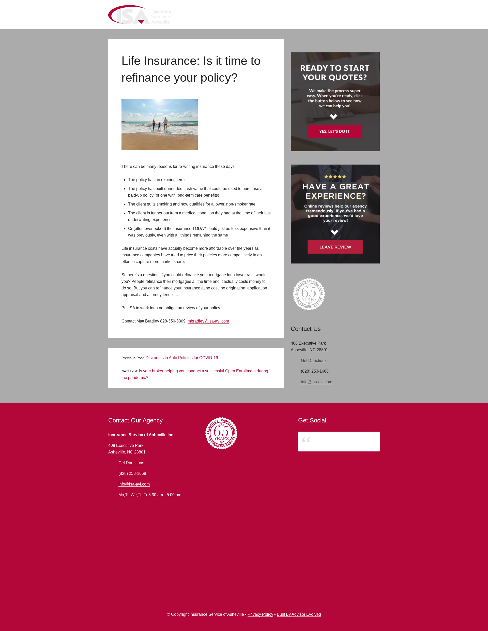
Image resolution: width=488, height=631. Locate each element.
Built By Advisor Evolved (299, 614)
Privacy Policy (260, 614)
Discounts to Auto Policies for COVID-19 (182, 358)
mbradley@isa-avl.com (208, 321)
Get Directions (314, 360)
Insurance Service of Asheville (334, 441)
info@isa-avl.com (316, 382)
